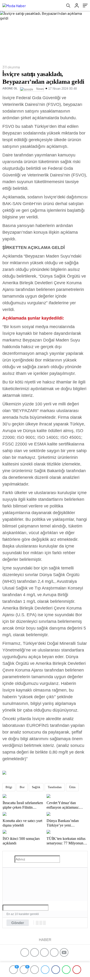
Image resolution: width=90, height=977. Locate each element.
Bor (22, 787)
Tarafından (55, 787)
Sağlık (36, 787)
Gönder (17, 923)
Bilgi (9, 787)
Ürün (72, 787)
